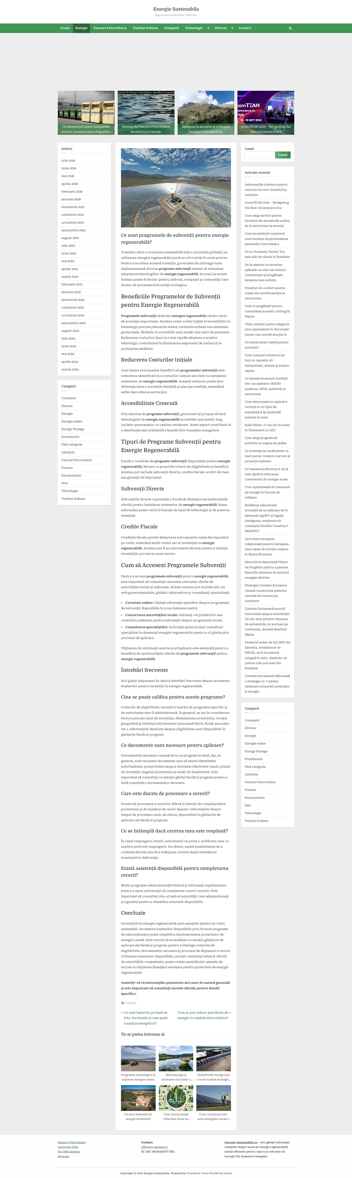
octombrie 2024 (72, 315)
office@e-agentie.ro (154, 1147)
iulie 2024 (68, 338)
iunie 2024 (68, 346)
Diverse (221, 28)
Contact (245, 28)
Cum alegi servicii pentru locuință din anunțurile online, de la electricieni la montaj (267, 221)
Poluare (67, 468)
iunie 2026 (68, 168)
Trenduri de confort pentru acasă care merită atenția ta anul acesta (265, 293)
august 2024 (70, 331)
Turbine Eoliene (145, 28)
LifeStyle (68, 452)
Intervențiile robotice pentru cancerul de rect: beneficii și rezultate (266, 190)
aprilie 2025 (69, 269)
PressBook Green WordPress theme (209, 1173)
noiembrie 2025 (72, 214)
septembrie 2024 (73, 323)
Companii (171, 28)
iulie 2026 (68, 160)
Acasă (64, 28)
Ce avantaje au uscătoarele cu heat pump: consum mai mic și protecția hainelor (267, 456)
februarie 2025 (71, 284)
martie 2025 (69, 276)
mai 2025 (67, 261)
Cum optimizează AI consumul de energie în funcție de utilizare (267, 492)
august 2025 (70, 238)
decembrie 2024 (73, 300)
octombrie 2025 (72, 222)
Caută (249, 149)
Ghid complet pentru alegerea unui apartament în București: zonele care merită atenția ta (267, 329)
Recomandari (71, 475)
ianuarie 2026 (71, 199)
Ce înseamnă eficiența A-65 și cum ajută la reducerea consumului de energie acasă (266, 474)
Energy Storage (72, 429)
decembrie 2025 (73, 207)
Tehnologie (194, 28)
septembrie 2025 (73, 230)
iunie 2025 (68, 253)
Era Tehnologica (69, 1151)
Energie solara (71, 421)
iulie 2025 (68, 245)
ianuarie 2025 (71, 292)
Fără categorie (71, 444)
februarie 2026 (71, 191)
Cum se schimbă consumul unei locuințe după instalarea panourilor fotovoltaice (266, 239)
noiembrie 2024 (72, 307)
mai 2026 (67, 176)
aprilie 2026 (69, 184)
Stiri (64, 483)
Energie (81, 28)
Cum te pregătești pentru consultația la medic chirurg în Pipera (267, 311)
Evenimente (70, 437)
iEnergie (63, 1156)
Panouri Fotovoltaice (110, 28)
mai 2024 (67, 354)
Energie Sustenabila (176, 9)
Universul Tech (68, 1147)
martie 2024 (69, 369)
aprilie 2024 (69, 362)
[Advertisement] (176, 60)
